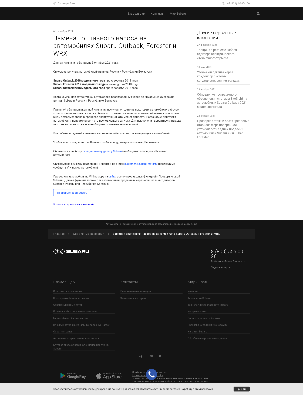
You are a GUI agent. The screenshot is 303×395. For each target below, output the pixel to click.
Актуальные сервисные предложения (76, 338)
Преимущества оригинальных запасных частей (81, 324)
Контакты (157, 13)
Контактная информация (135, 291)
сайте (112, 176)
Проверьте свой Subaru (72, 192)
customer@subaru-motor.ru (140, 164)
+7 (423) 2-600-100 (238, 3)
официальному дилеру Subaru (102, 151)
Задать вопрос (221, 267)
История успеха (197, 311)
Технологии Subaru (199, 298)
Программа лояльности (67, 291)
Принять (242, 389)
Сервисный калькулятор (68, 304)
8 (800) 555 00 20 (227, 254)
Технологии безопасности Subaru (208, 304)
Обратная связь (63, 331)
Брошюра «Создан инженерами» (207, 324)
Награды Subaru (197, 331)
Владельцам (136, 13)
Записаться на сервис (133, 298)
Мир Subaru (178, 13)
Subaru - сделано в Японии (204, 318)
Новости (193, 291)
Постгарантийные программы (71, 298)
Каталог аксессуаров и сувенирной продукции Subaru (81, 347)
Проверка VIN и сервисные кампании (75, 311)
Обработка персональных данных (208, 338)
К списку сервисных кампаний (73, 204)
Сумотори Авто (67, 3)
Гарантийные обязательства (70, 318)
